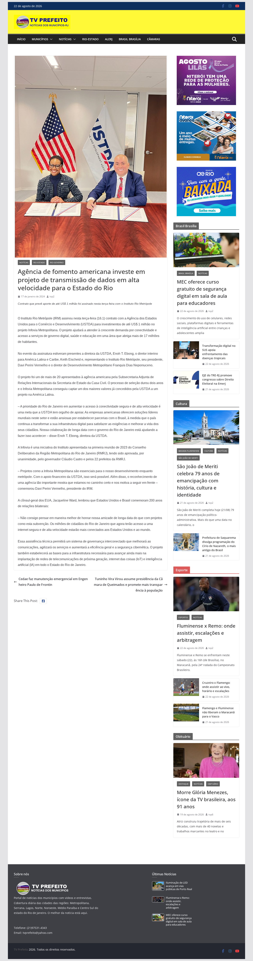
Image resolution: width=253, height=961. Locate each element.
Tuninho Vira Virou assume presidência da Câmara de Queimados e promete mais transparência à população (128, 585)
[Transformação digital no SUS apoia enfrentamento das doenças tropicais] (186, 354)
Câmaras (153, 39)
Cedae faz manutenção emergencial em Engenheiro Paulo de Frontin (53, 582)
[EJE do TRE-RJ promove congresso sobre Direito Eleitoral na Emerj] (186, 382)
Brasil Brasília (130, 39)
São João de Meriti (188, 458)
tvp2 (52, 296)
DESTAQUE (183, 783)
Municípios (40, 39)
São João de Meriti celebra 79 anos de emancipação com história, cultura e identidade (198, 480)
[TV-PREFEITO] (42, 884)
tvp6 (211, 814)
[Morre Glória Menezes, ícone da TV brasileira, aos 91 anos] (206, 760)
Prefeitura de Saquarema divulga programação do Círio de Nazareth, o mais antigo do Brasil (219, 544)
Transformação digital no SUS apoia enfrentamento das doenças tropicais (218, 352)
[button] (50, 39)
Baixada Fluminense (188, 450)
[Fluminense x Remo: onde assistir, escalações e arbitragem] (206, 594)
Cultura (208, 450)
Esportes (183, 617)
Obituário (213, 783)
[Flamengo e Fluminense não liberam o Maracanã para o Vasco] (186, 715)
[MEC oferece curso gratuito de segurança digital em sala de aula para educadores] (206, 250)
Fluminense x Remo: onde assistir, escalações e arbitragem (206, 632)
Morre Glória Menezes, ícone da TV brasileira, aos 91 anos (206, 799)
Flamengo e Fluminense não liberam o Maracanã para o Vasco (218, 712)
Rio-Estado (90, 39)
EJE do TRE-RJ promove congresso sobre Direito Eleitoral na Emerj (218, 379)
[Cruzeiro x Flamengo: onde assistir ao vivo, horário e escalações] (186, 689)
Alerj (108, 39)
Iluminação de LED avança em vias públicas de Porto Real (179, 886)
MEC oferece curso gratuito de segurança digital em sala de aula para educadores (202, 292)
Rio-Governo (57, 262)
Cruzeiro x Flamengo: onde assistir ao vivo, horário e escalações (216, 687)
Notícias (65, 39)
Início (21, 39)
